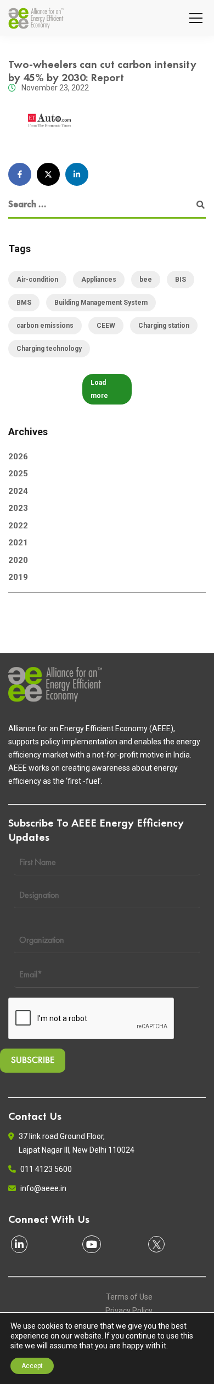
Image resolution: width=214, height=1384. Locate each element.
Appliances (98, 279)
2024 (18, 491)
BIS (180, 279)
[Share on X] (48, 174)
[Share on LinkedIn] (76, 174)
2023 (18, 508)
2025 (18, 474)
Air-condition (37, 279)
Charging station (163, 325)
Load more (99, 389)
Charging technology (49, 348)
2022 (18, 526)
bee (145, 279)
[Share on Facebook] (19, 174)
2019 (18, 577)
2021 (18, 543)
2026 (18, 457)
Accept (32, 1366)
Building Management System (101, 302)
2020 (18, 560)
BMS (23, 302)
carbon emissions (45, 325)
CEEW (106, 325)
